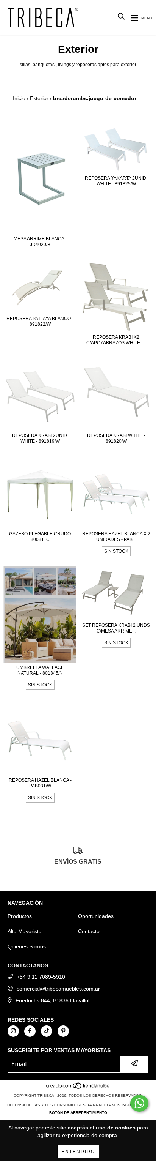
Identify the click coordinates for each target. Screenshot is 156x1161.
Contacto (89, 931)
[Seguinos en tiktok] (46, 1031)
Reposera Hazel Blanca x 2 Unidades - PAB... (116, 536)
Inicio (19, 98)
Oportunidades (96, 916)
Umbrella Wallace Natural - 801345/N (40, 670)
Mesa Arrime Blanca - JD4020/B (40, 241)
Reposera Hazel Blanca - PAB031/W (40, 783)
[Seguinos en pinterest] (63, 1031)
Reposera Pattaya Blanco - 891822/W (39, 321)
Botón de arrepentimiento (78, 1113)
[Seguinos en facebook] (30, 1031)
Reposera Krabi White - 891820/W (116, 438)
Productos (20, 916)
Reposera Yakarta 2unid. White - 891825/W (116, 180)
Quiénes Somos (27, 946)
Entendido (78, 1151)
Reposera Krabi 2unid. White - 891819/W (40, 438)
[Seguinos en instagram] (13, 1031)
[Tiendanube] (78, 1088)
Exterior (39, 98)
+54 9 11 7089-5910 (41, 977)
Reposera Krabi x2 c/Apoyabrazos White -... (116, 339)
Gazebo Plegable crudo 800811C (40, 536)
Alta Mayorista (25, 931)
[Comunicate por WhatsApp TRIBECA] (139, 1103)
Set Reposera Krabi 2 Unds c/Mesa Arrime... (116, 628)
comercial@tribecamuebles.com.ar (58, 989)
